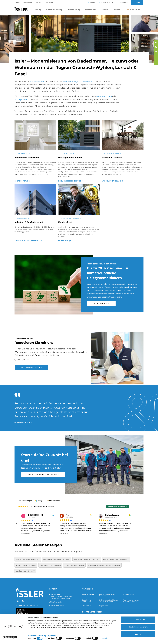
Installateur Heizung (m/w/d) (26, 565)
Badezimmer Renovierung (87, 601)
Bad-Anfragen (23, 154)
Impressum (103, 606)
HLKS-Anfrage (23, 218)
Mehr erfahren (100, 303)
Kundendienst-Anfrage (70, 218)
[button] (39, 500)
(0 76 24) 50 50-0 (107, 2)
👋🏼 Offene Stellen (133, 10)
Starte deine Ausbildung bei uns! (42, 474)
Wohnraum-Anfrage (113, 154)
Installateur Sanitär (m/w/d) (25, 571)
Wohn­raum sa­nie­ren (112, 157)
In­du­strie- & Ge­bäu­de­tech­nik (29, 222)
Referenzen (117, 10)
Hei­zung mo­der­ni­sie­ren (70, 157)
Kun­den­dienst (65, 222)
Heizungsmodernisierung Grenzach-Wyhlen (108, 601)
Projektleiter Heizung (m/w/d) (50, 565)
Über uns (38, 2)
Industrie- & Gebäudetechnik (27, 241)
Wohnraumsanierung (54, 10)
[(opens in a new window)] (17, 601)
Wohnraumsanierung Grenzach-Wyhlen (131, 601)
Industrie (104, 10)
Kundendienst (90, 10)
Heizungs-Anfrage (68, 154)
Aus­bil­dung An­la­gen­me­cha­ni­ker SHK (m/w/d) (104, 565)
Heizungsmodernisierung (69, 181)
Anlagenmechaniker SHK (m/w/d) (27, 559)
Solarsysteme (21, 99)
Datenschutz (86, 606)
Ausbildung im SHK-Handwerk (106, 595)
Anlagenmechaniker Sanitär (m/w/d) (86, 559)
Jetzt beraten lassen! (30, 367)
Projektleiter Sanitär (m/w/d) (74, 565)
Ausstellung (27, 2)
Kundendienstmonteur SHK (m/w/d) (116, 559)
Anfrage (137, 2)
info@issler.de (123, 2)
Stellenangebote (88, 594)
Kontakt (17, 2)
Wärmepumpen (104, 96)
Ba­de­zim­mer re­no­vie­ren (27, 157)
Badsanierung (37, 81)
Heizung (38, 10)
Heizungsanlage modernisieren (78, 81)
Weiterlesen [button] (22, 534)
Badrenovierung (74, 10)
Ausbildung (48, 2)
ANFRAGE (156, 59)
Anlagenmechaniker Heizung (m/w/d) (56, 559)
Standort (92, 2)
